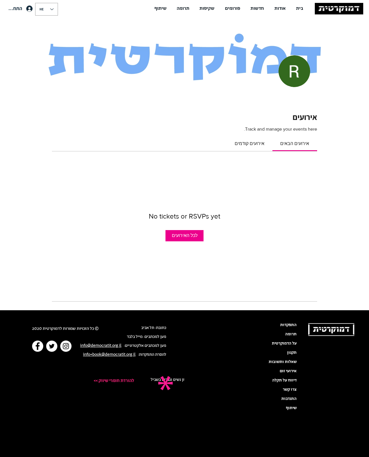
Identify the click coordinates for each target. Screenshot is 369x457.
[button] (280, 8)
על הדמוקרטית (284, 343)
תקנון (292, 353)
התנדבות (289, 399)
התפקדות (288, 325)
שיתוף (291, 408)
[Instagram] (65, 346)
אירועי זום (288, 371)
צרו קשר (290, 389)
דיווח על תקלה (284, 380)
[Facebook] (37, 346)
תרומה (291, 334)
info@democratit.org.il (100, 346)
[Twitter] (51, 346)
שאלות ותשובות (283, 362)
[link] (294, 143)
